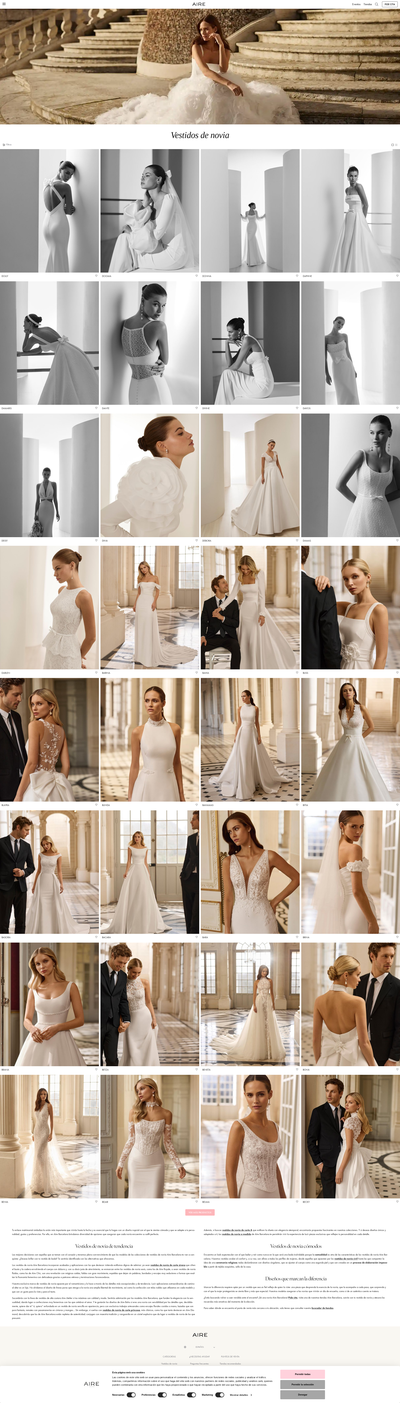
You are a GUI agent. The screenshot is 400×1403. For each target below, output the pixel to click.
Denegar (302, 1394)
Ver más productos (200, 1212)
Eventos (356, 4)
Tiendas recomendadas (230, 1363)
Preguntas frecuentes (199, 1363)
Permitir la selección (303, 1384)
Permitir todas (302, 1374)
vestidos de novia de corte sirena (167, 1265)
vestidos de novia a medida (236, 1234)
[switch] (162, 1394)
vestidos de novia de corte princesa (121, 1310)
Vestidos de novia (169, 1363)
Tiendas (368, 4)
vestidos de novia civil (346, 1258)
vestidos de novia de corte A (237, 1230)
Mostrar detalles (239, 1395)
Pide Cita (390, 4)
